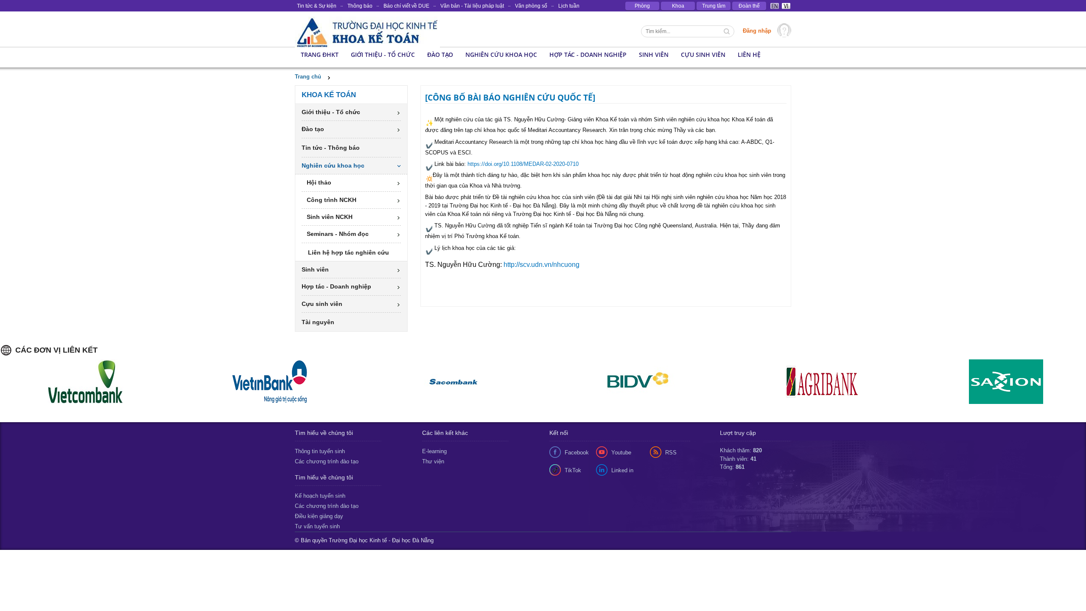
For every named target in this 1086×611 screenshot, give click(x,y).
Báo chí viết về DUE (406, 6)
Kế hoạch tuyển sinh (320, 496)
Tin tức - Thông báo (331, 147)
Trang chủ (308, 76)
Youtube (621, 452)
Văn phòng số (531, 6)
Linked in (622, 470)
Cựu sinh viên (703, 54)
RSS (671, 452)
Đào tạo (440, 54)
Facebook (577, 452)
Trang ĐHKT (320, 54)
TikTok (573, 470)
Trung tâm (713, 6)
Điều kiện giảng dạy (319, 516)
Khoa (678, 6)
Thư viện (433, 461)
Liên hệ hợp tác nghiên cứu (348, 252)
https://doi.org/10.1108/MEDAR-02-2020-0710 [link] (523, 164)
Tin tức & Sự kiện (316, 6)
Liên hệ (749, 54)
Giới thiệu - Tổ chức (383, 54)
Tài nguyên (318, 322)
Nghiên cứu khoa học (501, 54)
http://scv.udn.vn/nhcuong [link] (541, 264)
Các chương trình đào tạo (326, 461)
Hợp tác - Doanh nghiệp (588, 54)
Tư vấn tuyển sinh (317, 526)
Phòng (642, 6)
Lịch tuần (568, 6)
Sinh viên (654, 54)
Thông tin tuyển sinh (320, 451)
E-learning (434, 451)
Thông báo (359, 6)
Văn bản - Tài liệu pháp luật (472, 6)
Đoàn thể (749, 6)
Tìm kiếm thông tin (727, 32)
